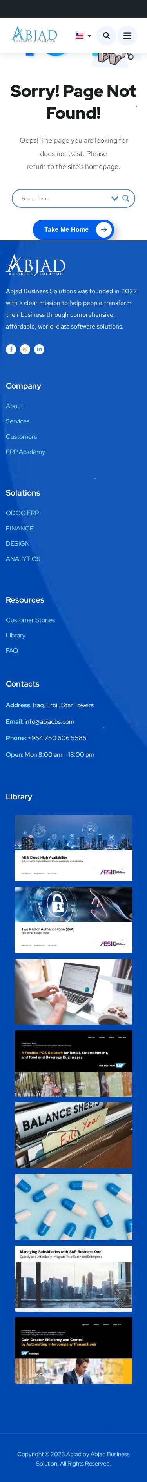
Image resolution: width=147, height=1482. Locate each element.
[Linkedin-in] (39, 349)
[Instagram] (25, 349)
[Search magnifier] (125, 198)
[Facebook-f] (11, 349)
